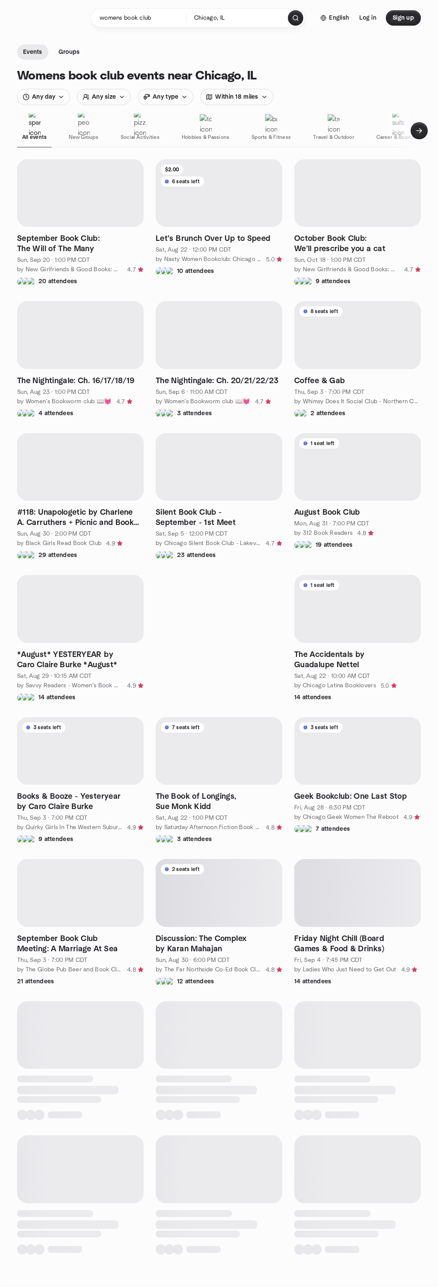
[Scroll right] (419, 130)
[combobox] (237, 18)
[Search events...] (295, 18)
